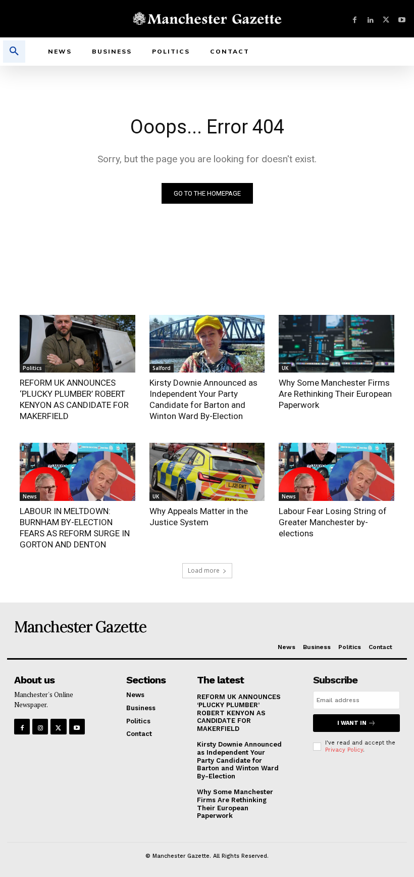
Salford (161, 368)
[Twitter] (386, 19)
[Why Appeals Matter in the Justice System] (207, 471)
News (30, 496)
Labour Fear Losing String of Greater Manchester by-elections (333, 522)
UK (285, 368)
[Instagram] (40, 726)
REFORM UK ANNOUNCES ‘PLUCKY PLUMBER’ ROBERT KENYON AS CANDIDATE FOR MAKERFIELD (239, 712)
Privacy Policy (344, 750)
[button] (14, 51)
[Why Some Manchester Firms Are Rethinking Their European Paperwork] (336, 344)
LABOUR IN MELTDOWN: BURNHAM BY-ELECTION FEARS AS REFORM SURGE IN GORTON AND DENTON (75, 527)
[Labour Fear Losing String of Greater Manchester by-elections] (336, 471)
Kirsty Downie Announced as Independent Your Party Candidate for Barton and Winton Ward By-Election (239, 760)
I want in (352, 723)
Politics (32, 368)
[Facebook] (354, 19)
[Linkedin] (370, 19)
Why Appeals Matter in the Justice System (198, 516)
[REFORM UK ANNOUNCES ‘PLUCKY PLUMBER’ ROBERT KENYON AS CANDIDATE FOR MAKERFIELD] (77, 344)
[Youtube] (401, 19)
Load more (204, 570)
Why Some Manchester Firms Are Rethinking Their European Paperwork (335, 394)
